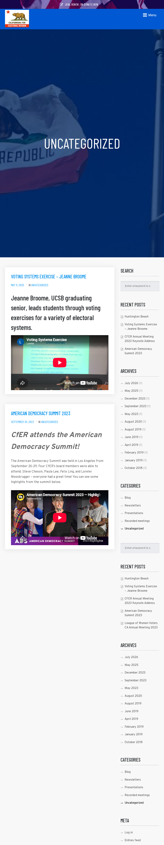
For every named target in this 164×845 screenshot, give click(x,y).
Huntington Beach (137, 317)
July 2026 (131, 383)
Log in (129, 833)
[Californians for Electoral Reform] (17, 19)
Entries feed (133, 840)
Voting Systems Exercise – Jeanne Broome (48, 276)
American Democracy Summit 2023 (40, 413)
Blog (128, 498)
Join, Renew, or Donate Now (81, 4)
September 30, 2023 (22, 422)
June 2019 (131, 437)
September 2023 (135, 406)
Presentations (134, 513)
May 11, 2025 (17, 285)
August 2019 (133, 430)
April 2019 (131, 445)
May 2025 (131, 391)
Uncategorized (39, 285)
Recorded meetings (137, 521)
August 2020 (133, 422)
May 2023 (131, 414)
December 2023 (135, 399)
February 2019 (134, 453)
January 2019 (134, 461)
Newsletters (133, 506)
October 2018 (134, 468)
